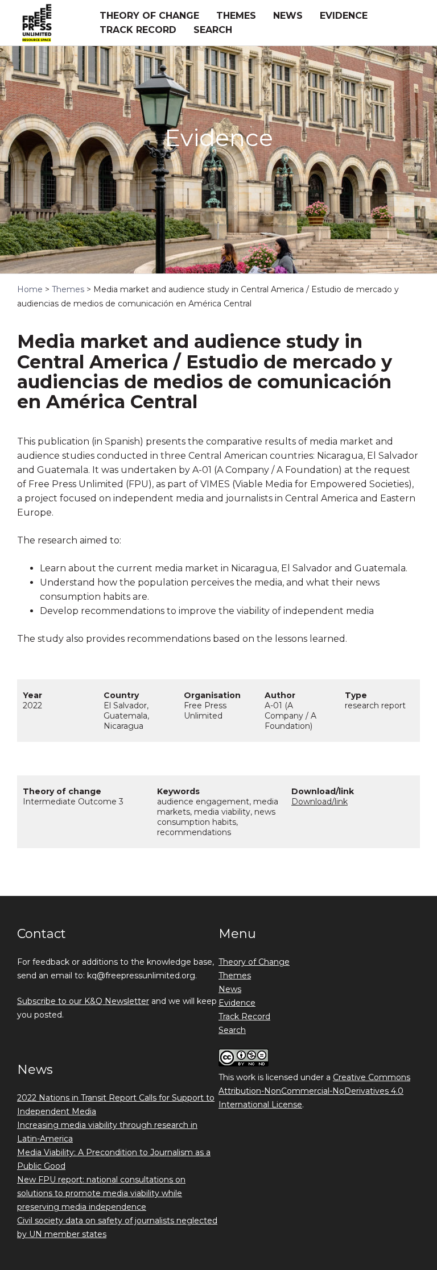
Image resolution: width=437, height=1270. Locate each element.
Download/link (319, 801)
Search (212, 29)
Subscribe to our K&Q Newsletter (83, 1001)
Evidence (344, 15)
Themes (236, 15)
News (288, 15)
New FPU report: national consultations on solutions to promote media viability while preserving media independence (101, 1193)
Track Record (138, 29)
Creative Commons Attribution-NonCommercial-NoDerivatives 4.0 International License (314, 1091)
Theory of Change (149, 15)
